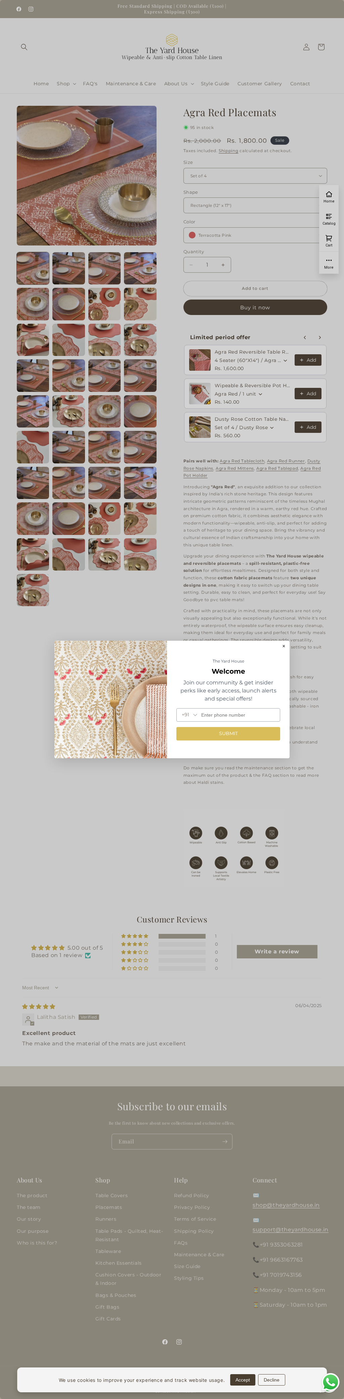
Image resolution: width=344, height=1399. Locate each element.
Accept (242, 1380)
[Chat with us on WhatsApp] (330, 1390)
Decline (272, 1380)
